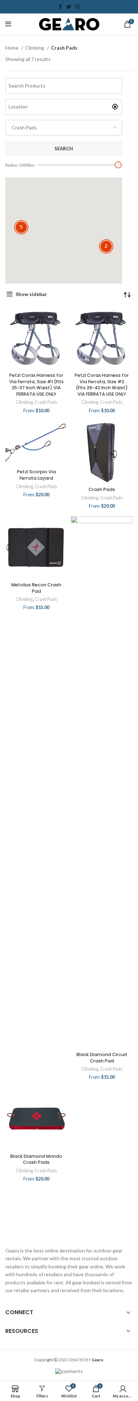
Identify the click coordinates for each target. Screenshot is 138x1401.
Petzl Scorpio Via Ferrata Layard (36, 475)
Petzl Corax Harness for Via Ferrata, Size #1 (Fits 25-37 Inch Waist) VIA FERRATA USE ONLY (36, 384)
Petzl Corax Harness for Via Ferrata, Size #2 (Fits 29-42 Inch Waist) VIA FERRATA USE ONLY (102, 384)
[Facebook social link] (60, 6)
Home (12, 48)
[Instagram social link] (77, 6)
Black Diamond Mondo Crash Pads (36, 1159)
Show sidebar (31, 294)
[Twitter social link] (68, 6)
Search (63, 148)
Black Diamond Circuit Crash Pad (101, 1057)
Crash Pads (46, 402)
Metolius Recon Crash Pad (36, 588)
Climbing (35, 48)
